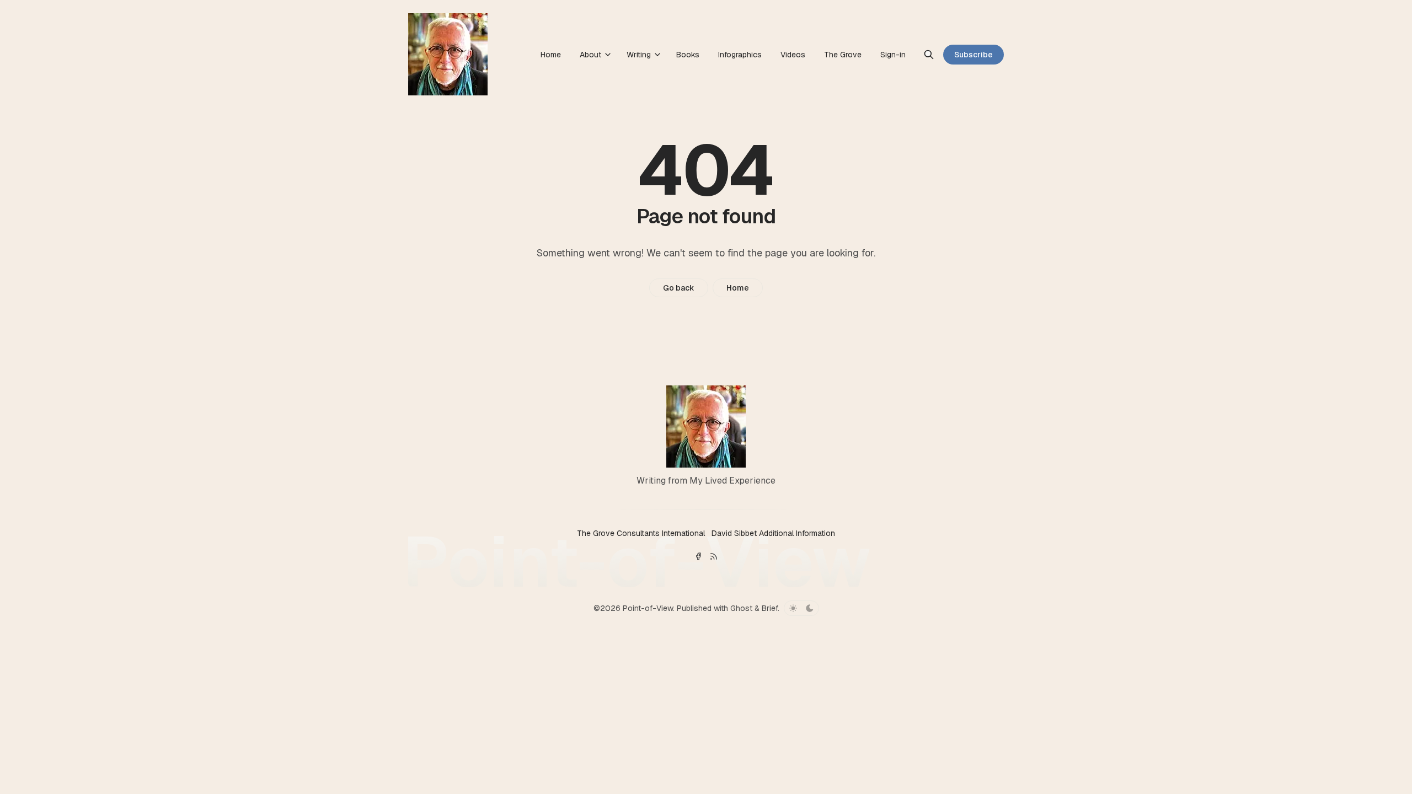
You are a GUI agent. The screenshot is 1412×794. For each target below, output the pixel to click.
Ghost (741, 608)
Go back (678, 288)
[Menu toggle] (607, 54)
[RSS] (713, 556)
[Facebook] (698, 556)
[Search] (929, 55)
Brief (770, 608)
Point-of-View (648, 608)
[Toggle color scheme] (801, 608)
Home (737, 288)
